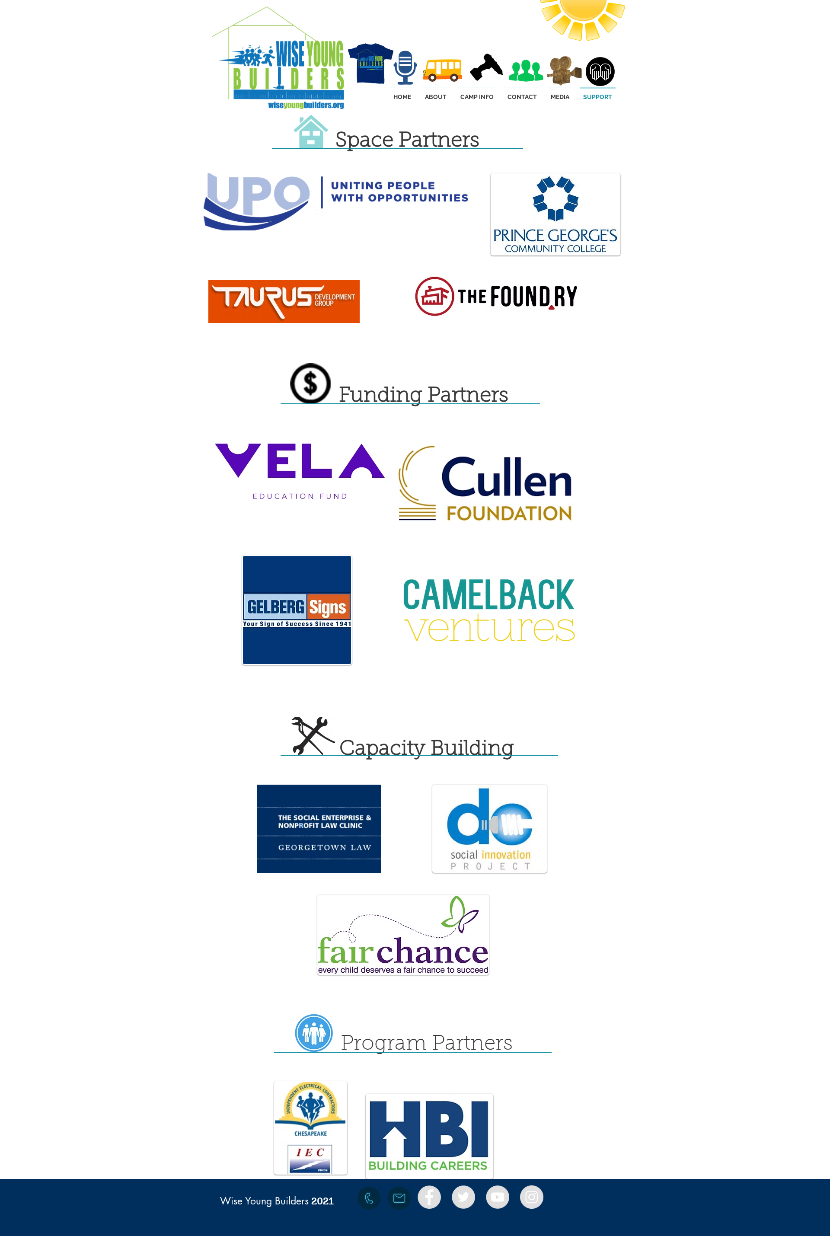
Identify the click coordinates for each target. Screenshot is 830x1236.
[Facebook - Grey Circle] (429, 1197)
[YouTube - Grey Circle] (497, 1197)
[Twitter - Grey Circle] (463, 1197)
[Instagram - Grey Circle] (531, 1197)
